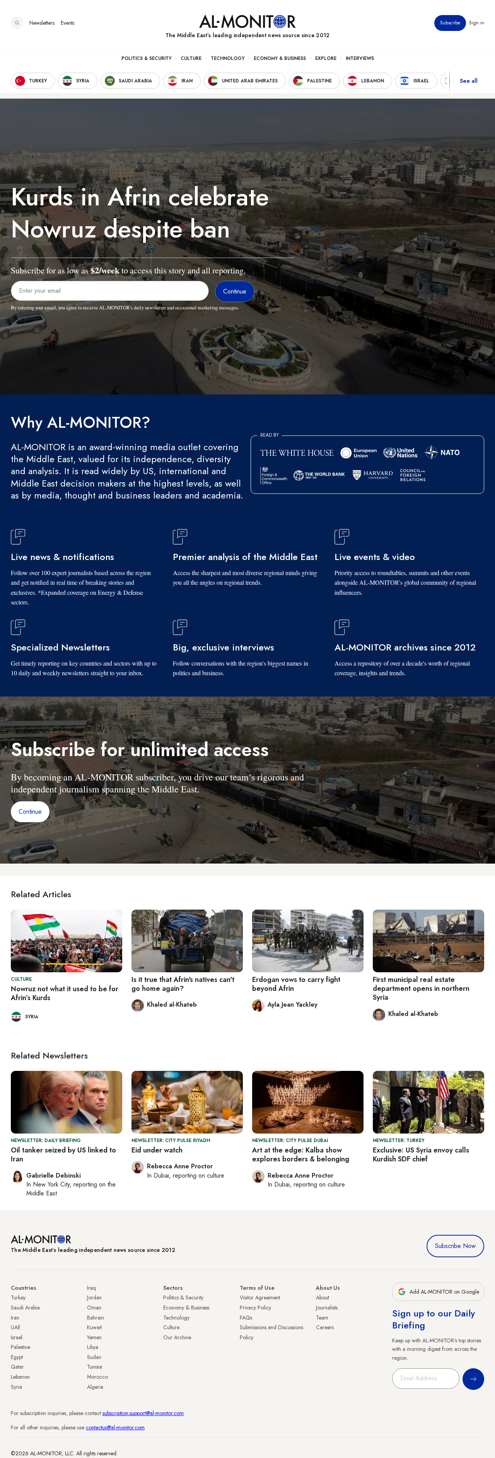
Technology (227, 58)
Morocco (97, 1377)
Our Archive (177, 1337)
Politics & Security (146, 58)
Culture (191, 58)
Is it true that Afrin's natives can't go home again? (182, 984)
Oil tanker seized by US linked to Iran (63, 1154)
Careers (325, 1327)
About (322, 1297)
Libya (92, 1347)
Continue (30, 811)
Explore (325, 58)
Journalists (327, 1307)
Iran (15, 1317)
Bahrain (95, 1317)
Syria (16, 1387)
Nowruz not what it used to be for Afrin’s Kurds (64, 993)
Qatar (17, 1367)
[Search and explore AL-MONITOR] (17, 23)
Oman (94, 1307)
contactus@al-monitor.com (115, 1427)
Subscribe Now (455, 1245)
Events (67, 23)
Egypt (17, 1357)
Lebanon (20, 1377)
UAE (15, 1327)
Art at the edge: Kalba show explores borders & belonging (300, 1154)
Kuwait (94, 1327)
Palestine (20, 1347)
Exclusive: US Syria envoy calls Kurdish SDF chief (421, 1154)
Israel (16, 1337)
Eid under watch (157, 1150)
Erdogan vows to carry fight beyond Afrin (296, 984)
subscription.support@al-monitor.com (143, 1413)
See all (469, 81)
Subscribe (450, 22)
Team (322, 1317)
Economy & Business (280, 58)
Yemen (94, 1337)
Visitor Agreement (260, 1297)
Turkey (18, 1297)
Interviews (360, 58)
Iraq (91, 1288)
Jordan (94, 1297)
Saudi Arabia (25, 1307)
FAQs (246, 1317)
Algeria (95, 1387)
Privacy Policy (255, 1307)
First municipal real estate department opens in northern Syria (421, 989)
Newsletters (42, 23)
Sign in (476, 22)
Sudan (94, 1357)
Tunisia (94, 1367)
